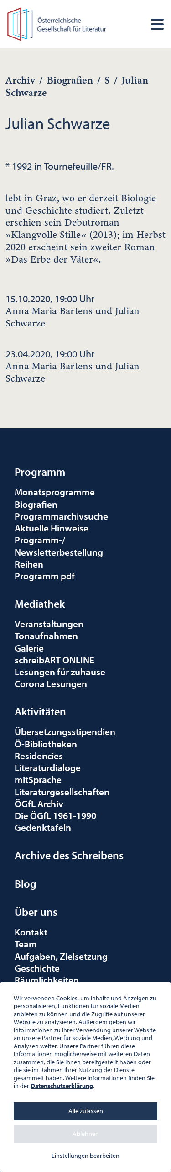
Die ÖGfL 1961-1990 (55, 815)
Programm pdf (45, 576)
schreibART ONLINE (54, 660)
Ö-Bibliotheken (46, 744)
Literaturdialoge (48, 767)
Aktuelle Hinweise (51, 528)
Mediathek (40, 603)
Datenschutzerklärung (62, 1086)
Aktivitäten (40, 711)
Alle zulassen (85, 1111)
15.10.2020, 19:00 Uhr (72, 311)
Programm (40, 471)
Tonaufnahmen (46, 635)
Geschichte (37, 968)
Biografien (70, 80)
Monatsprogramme (55, 492)
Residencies (39, 756)
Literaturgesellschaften (62, 792)
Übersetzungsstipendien (65, 731)
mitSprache (38, 779)
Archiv (20, 80)
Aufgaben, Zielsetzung (61, 956)
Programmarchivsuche (61, 516)
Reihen (29, 564)
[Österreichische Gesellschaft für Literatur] (57, 22)
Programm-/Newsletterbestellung (59, 545)
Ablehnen (86, 1134)
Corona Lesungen (51, 683)
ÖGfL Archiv (39, 803)
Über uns (36, 912)
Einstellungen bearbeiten (85, 1155)
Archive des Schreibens (69, 855)
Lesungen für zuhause (60, 672)
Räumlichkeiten (47, 980)
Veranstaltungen (49, 624)
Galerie (29, 648)
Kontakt (31, 932)
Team (26, 944)
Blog (25, 883)
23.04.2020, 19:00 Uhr (72, 366)
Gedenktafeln (43, 827)
